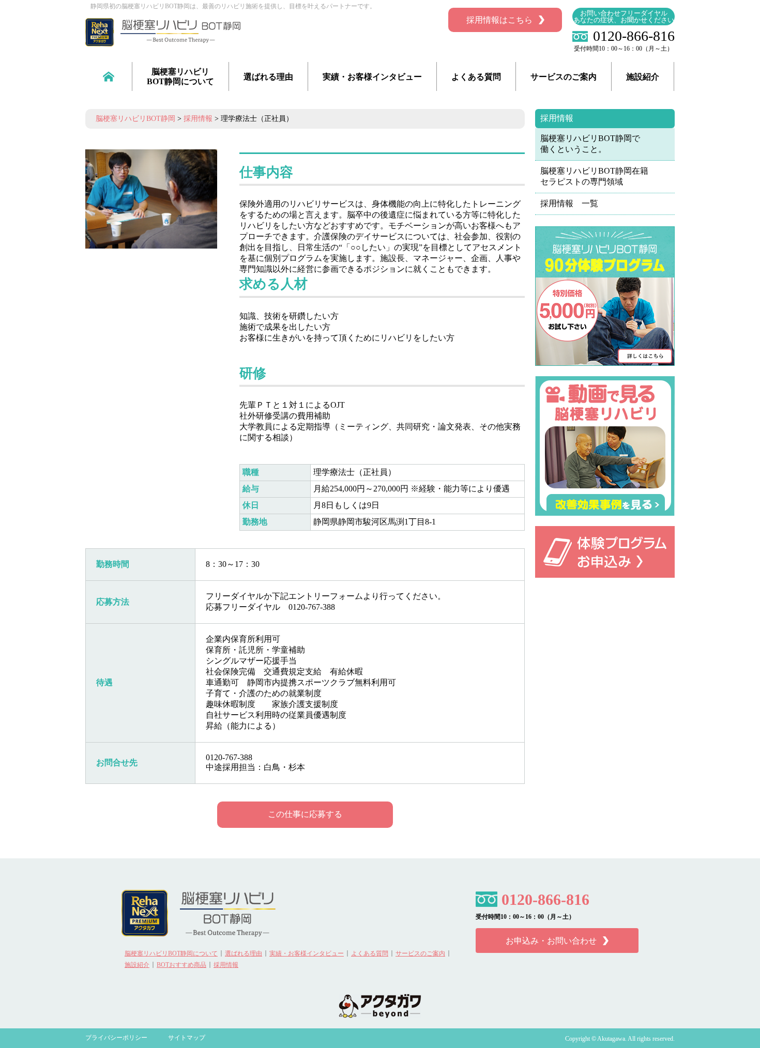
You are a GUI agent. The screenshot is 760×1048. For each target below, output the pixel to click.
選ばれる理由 (268, 76)
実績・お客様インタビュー (372, 76)
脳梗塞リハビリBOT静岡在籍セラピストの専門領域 (594, 176)
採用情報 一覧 (569, 203)
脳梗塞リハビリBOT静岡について (180, 76)
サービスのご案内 (563, 76)
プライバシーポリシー (116, 1037)
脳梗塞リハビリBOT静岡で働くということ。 (590, 143)
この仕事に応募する (305, 814)
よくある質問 (476, 76)
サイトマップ (186, 1037)
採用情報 (556, 118)
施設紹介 (642, 76)
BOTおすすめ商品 (181, 965)
